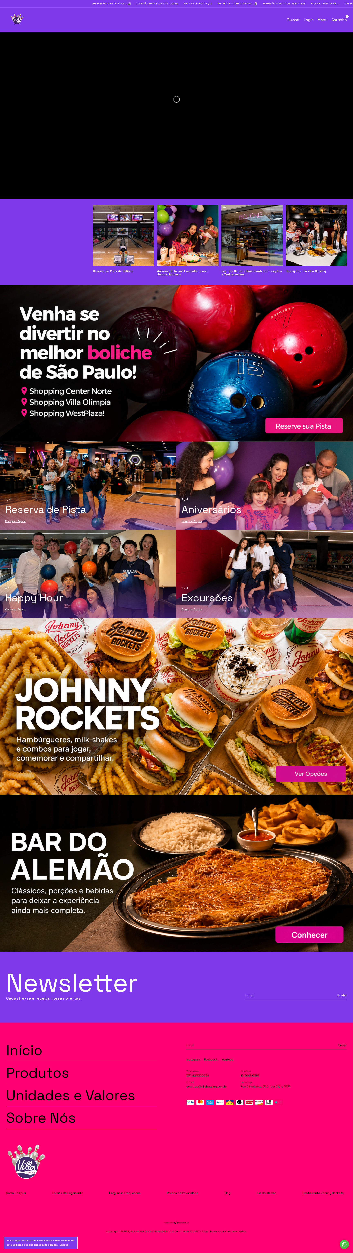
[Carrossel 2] (176, 873)
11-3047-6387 (250, 1075)
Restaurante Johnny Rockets (323, 1193)
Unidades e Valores (70, 1095)
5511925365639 (197, 1075)
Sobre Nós (41, 1117)
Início (24, 1050)
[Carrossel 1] (176, 363)
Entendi (64, 1244)
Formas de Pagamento (67, 1193)
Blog (227, 1193)
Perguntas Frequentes (125, 1193)
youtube (227, 1059)
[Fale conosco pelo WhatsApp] (344, 1244)
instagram (193, 1059)
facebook (211, 1059)
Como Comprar (16, 1193)
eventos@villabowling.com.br (206, 1086)
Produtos (37, 1072)
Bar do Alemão (266, 1193)
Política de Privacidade (182, 1193)
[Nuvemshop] (176, 1223)
